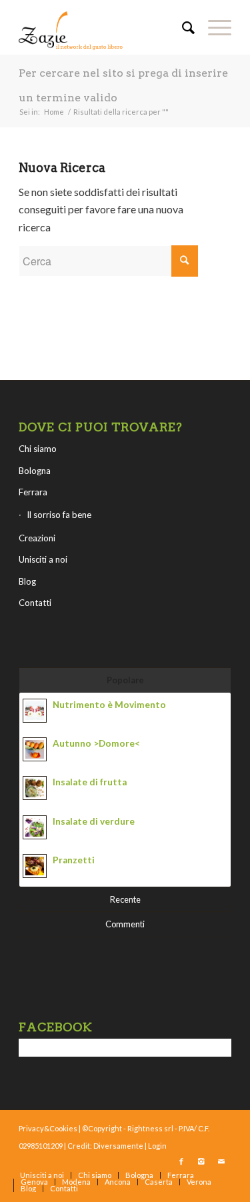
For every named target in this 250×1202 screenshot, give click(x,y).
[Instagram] (201, 1161)
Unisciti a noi (43, 559)
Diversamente (118, 1145)
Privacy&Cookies (48, 1128)
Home (54, 111)
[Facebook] (181, 1161)
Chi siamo (38, 448)
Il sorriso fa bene (59, 514)
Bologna (35, 470)
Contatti (35, 602)
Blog (27, 581)
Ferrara (33, 492)
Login (157, 1145)
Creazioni (37, 538)
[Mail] (221, 1161)
